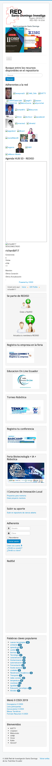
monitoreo (14, 683)
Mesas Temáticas (14, 711)
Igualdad (13, 685)
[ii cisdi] (14, 39)
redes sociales (16, 678)
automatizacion (16, 662)
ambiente (13, 644)
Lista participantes (14, 706)
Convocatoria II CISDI (15, 709)
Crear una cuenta (14, 545)
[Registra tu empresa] (20, 355)
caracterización (16, 657)
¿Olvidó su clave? (14, 550)
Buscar (10, 79)
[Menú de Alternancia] (6, 265)
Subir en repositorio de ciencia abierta (21, 512)
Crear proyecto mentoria (16, 498)
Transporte (14, 675)
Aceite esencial (16, 667)
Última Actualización (13, 276)
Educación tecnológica (19, 688)
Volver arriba (44, 758)
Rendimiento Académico (19, 672)
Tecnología (14, 655)
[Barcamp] (22, 439)
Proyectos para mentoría (16, 495)
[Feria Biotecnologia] (26, 472)
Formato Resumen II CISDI (17, 714)
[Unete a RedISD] (26, 303)
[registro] (26, 323)
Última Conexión (11, 273)
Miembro (8, 270)
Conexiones (10, 255)
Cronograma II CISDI (15, 704)
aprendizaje (15, 647)
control (12, 650)
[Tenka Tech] (25, 410)
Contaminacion (16, 660)
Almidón (13, 690)
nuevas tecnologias (17, 642)
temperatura (14, 680)
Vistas (7, 260)
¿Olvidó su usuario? (14, 548)
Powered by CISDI (26, 282)
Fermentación (15, 665)
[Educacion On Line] (26, 381)
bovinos (13, 652)
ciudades (13, 670)
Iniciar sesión (14, 541)
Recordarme (13, 537)
